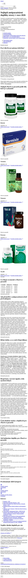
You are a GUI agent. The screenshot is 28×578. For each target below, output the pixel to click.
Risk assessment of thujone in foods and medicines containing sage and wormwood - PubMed (14, 517)
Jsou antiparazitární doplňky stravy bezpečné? (11, 432)
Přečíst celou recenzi (5, 126)
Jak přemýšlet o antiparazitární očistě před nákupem (14, 35)
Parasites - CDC (6, 501)
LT (19, 564)
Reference (5, 42)
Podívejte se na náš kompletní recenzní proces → (12, 476)
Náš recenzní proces (7, 560)
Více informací (8, 83)
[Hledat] (4, 4)
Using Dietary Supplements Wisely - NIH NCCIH (14, 511)
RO (10, 564)
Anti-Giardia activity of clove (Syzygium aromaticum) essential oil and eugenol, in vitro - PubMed (14, 522)
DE (3, 564)
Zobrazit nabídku (4, 547)
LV (20, 564)
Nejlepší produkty (7, 33)
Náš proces (19, 537)
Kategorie (6, 8)
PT (7, 564)
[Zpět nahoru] (2, 576)
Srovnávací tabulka (7, 34)
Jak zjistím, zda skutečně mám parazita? (10, 429)
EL (13, 564)
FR (4, 564)
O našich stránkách (7, 559)
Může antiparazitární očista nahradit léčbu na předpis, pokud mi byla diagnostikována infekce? (14, 431)
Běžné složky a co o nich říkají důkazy (11, 36)
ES (6, 564)
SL (22, 564)
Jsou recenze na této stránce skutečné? (10, 434)
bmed (2, 1)
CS (15, 564)
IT (5, 564)
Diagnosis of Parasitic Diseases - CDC (11, 502)
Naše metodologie (7, 41)
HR (16, 564)
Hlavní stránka (6, 558)
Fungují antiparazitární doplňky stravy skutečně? (12, 425)
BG (23, 564)
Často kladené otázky (7, 40)
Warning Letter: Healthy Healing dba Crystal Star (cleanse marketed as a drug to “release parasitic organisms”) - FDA (13, 514)
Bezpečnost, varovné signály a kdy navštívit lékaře (14, 38)
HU (12, 564)
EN (1, 564)
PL (9, 564)
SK (18, 564)
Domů (2, 8)
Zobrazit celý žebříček (5, 533)
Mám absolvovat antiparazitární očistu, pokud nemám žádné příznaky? (14, 427)
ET (25, 564)
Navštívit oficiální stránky (16, 126)
